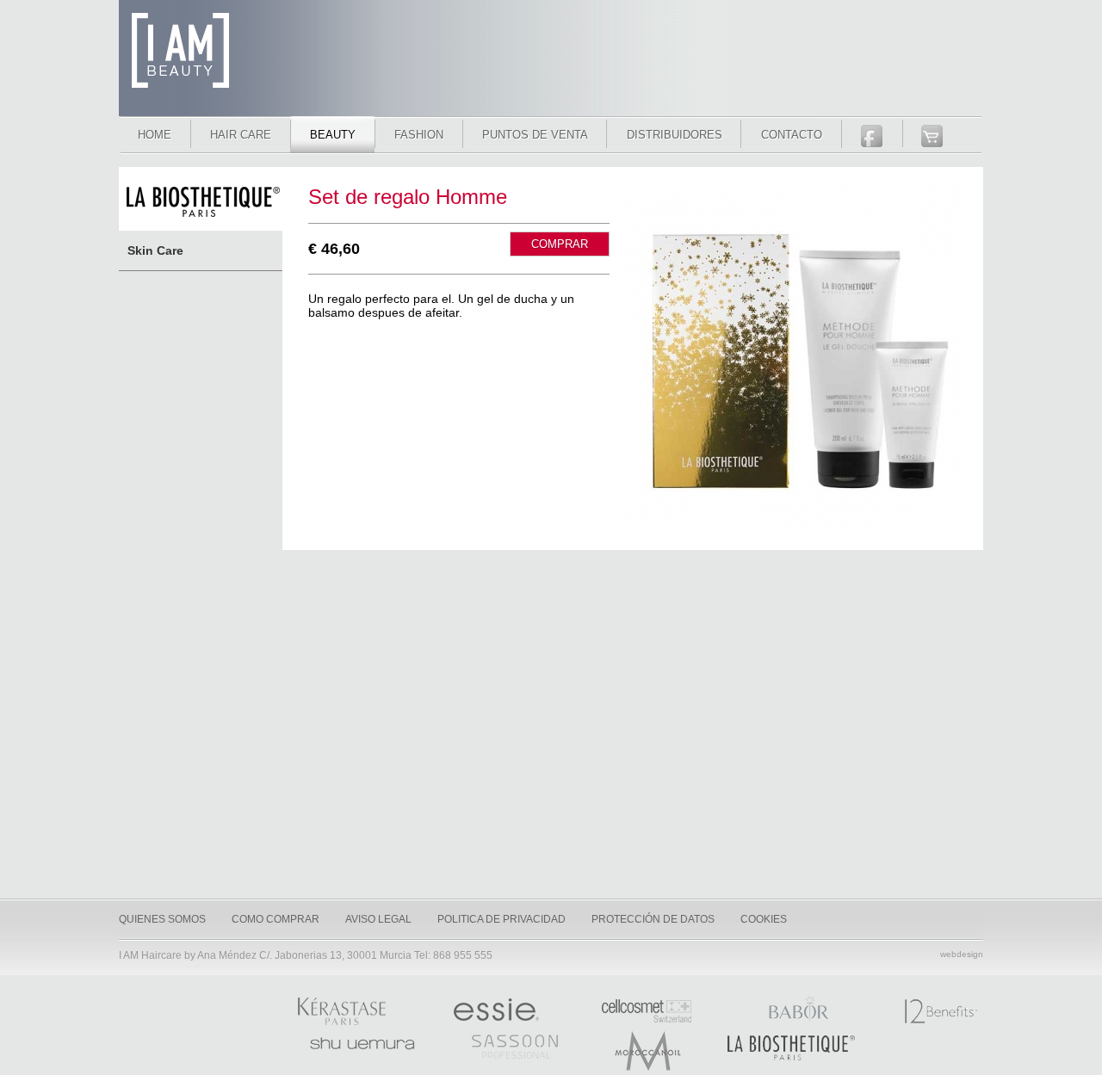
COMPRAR (559, 244)
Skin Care (155, 250)
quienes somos (162, 919)
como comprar (275, 919)
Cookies (763, 919)
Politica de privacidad (501, 919)
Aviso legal (378, 919)
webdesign (961, 954)
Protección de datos (653, 919)
